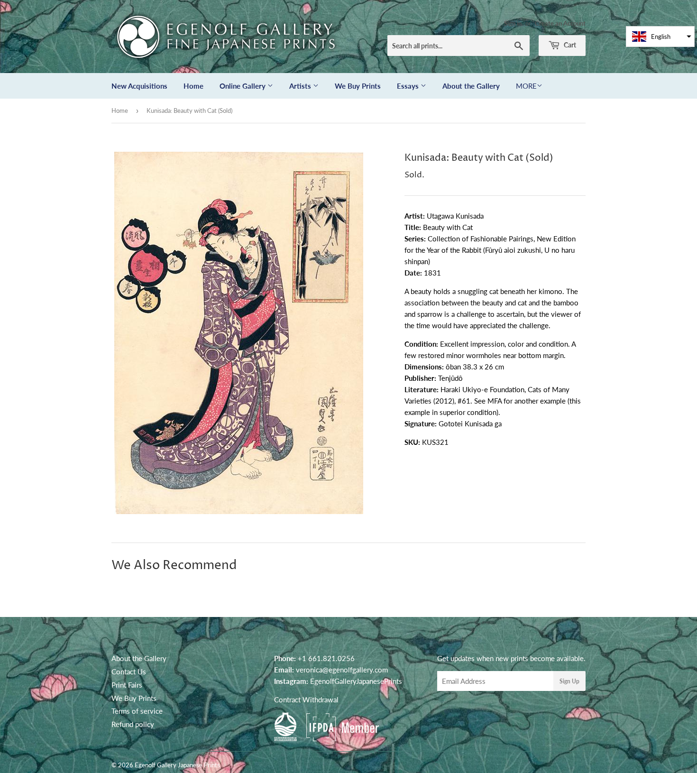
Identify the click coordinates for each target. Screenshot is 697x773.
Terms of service (137, 711)
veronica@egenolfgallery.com (342, 669)
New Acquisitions (139, 86)
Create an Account (560, 23)
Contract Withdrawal (306, 699)
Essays (409, 86)
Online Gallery (243, 86)
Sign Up (569, 681)
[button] (660, 36)
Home (193, 86)
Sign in (513, 23)
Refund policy (132, 724)
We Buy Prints (358, 86)
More (526, 86)
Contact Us (128, 671)
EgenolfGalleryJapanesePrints (356, 681)
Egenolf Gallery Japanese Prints (177, 765)
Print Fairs (126, 685)
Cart (569, 45)
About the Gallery (471, 86)
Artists (301, 86)
